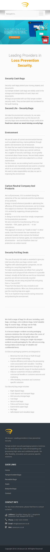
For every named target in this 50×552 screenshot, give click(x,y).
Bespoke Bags (10, 489)
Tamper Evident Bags (13, 475)
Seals (7, 484)
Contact (8, 493)
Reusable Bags (11, 479)
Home (7, 470)
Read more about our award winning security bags (24, 123)
